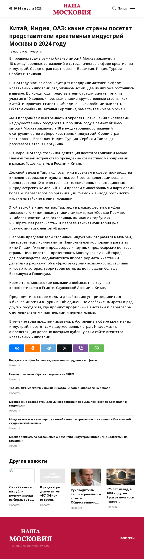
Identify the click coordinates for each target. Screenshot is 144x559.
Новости (36, 51)
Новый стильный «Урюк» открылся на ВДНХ (41, 374)
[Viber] (80, 348)
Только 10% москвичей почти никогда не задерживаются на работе (59, 388)
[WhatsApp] (96, 348)
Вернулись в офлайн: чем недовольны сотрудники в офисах (53, 360)
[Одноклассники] (32, 348)
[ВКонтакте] (16, 348)
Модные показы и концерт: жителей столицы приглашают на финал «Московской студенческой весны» (70, 421)
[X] (64, 348)
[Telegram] (48, 348)
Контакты (127, 538)
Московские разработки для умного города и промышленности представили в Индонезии (68, 403)
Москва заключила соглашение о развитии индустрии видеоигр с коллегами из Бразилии (68, 438)
